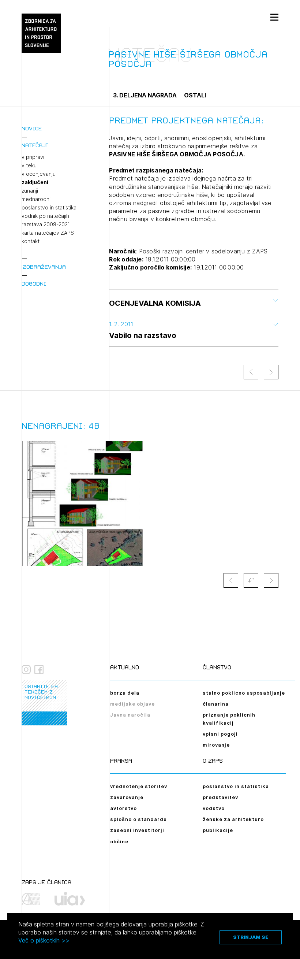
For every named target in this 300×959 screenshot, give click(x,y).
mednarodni (36, 199)
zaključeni (35, 182)
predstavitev (220, 797)
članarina (216, 703)
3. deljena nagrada (145, 95)
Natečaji (35, 145)
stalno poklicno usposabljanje (244, 692)
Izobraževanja (44, 267)
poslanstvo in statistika (49, 207)
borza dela (124, 692)
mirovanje (216, 744)
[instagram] (26, 670)
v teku (29, 165)
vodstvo (214, 808)
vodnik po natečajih (45, 216)
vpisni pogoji (220, 734)
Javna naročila (130, 714)
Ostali (195, 95)
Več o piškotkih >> (44, 940)
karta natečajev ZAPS (48, 233)
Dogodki (34, 283)
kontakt (31, 241)
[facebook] (39, 670)
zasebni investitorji (137, 830)
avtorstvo (123, 808)
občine (119, 841)
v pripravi (33, 157)
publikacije (218, 830)
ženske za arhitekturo (233, 819)
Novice (32, 128)
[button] (251, 580)
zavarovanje (126, 797)
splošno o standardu (138, 819)
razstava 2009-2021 (46, 224)
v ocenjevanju (39, 174)
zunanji (30, 190)
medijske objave (132, 703)
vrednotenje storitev (138, 786)
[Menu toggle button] (274, 17)
